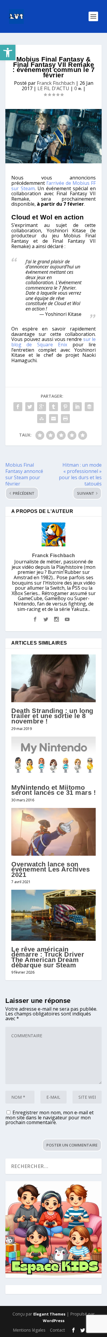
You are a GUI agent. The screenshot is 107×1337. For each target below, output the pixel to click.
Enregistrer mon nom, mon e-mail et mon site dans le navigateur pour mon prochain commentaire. (49, 1117)
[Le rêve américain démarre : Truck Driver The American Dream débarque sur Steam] (53, 915)
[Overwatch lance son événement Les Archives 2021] (53, 832)
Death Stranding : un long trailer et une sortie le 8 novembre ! (52, 716)
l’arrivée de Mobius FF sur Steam (53, 186)
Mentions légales (29, 1330)
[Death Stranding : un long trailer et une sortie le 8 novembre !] (53, 678)
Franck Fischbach (56, 83)
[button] (7, 52)
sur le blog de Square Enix (53, 342)
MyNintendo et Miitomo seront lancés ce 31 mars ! (53, 790)
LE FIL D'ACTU (53, 88)
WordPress (53, 1320)
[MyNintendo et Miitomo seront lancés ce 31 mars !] (53, 758)
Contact (57, 1330)
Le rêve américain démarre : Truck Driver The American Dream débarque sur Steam (47, 957)
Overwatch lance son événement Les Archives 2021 (50, 869)
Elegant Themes (49, 1314)
